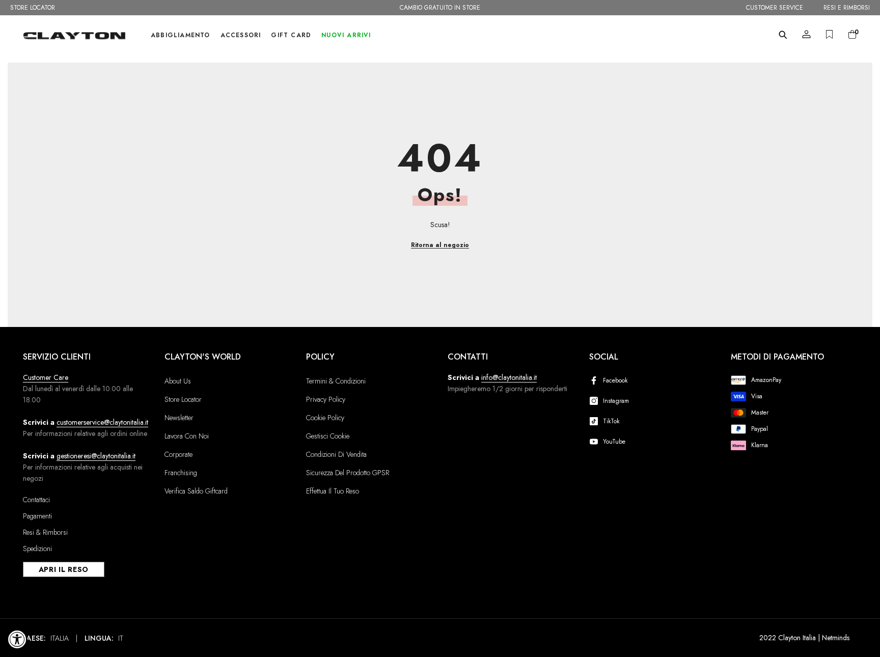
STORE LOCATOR (32, 7)
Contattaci (36, 500)
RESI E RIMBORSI (846, 7)
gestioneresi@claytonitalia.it (96, 456)
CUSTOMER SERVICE (774, 7)
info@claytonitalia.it (509, 377)
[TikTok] (595, 421)
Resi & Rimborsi (45, 532)
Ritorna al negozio (440, 245)
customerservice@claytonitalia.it (102, 422)
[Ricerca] (783, 35)
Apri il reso (64, 569)
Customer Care (45, 377)
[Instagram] (595, 400)
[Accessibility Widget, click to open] (17, 639)
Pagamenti (37, 516)
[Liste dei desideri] (829, 34)
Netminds (835, 638)
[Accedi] (806, 34)
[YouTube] (595, 441)
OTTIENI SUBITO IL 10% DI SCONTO (440, 7)
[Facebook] (595, 380)
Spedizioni (37, 548)
